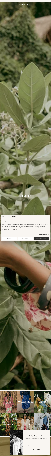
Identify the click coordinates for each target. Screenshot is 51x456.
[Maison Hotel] (24, 4)
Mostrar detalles (43, 234)
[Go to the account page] (46, 4)
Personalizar (25, 238)
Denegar (9, 238)
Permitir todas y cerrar (41, 238)
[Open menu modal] (1, 4)
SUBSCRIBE (36, 449)
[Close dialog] (48, 431)
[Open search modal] (3, 4)
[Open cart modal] (48, 4)
